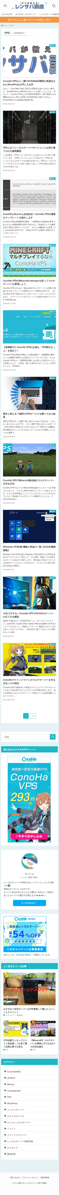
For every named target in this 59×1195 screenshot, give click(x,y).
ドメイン (11, 1128)
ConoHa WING (23, 954)
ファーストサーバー (16, 1134)
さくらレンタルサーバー (19, 1122)
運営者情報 (45, 1177)
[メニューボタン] (5, 6)
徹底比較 (11, 1153)
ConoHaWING (14, 1071)
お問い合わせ (15, 1177)
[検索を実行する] (53, 737)
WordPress (12, 1103)
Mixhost (10, 1084)
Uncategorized (13, 1090)
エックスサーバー (15, 1109)
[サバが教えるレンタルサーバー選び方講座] (29, 6)
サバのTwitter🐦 (29, 902)
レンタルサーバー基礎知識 (20, 1141)
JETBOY (11, 1077)
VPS (9, 1096)
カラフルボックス (15, 1115)
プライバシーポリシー (30, 1177)
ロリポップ (12, 1147)
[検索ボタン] (54, 6)
